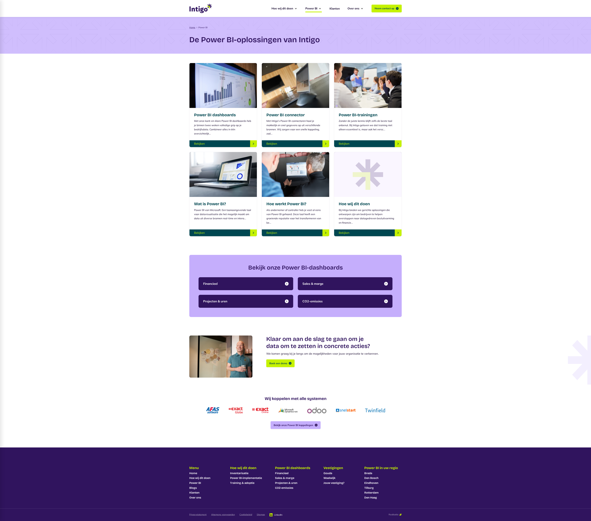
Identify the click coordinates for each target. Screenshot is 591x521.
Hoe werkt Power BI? (286, 204)
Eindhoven (371, 483)
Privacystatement (198, 514)
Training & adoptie (242, 483)
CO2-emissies (284, 488)
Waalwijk (329, 478)
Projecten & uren (286, 483)
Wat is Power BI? (210, 204)
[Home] (200, 8)
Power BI (195, 483)
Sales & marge (284, 478)
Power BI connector (285, 115)
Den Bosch (371, 478)
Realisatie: (394, 514)
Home (192, 27)
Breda (368, 473)
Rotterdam (371, 492)
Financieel (282, 473)
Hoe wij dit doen (354, 204)
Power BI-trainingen (358, 115)
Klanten (194, 492)
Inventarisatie (239, 473)
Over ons (195, 497)
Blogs (193, 488)
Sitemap (261, 514)
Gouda (328, 473)
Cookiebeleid (245, 514)
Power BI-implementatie (246, 478)
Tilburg (369, 488)
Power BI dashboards (215, 115)
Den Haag (370, 497)
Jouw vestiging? (334, 483)
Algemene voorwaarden (223, 514)
